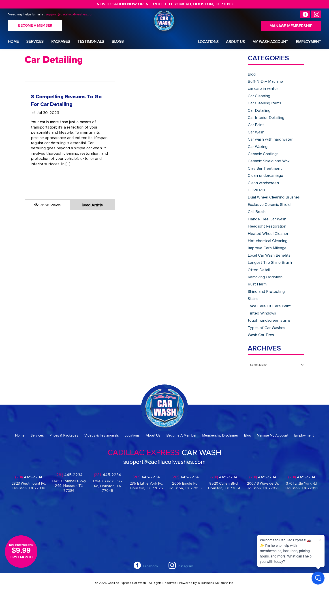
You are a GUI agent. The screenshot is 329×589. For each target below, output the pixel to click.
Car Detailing (259, 110)
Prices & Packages (64, 435)
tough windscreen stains (269, 320)
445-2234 (28, 477)
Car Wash (256, 132)
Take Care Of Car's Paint (269, 306)
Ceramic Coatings (263, 153)
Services (35, 41)
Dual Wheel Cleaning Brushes (274, 197)
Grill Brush (256, 211)
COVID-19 (256, 190)
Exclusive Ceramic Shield (269, 204)
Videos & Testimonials (101, 435)
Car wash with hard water (270, 139)
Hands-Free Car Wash (267, 219)
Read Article (92, 205)
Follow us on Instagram (316, 14)
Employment (308, 41)
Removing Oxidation (265, 276)
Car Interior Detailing (266, 117)
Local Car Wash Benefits (269, 255)
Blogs (118, 41)
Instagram (185, 566)
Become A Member (182, 435)
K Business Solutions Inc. (216, 583)
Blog (252, 74)
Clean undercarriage (265, 175)
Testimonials (90, 41)
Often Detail (259, 269)
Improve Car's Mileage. (267, 247)
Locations (208, 41)
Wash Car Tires (261, 334)
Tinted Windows (262, 313)
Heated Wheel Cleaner (268, 233)
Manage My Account (272, 435)
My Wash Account (270, 41)
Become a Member (35, 25)
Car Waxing (257, 146)
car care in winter (263, 88)
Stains (253, 298)
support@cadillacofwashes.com (69, 14)
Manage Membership (290, 26)
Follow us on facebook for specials (305, 14)
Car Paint (256, 124)
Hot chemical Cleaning (267, 240)
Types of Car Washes (266, 327)
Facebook (150, 566)
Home (13, 41)
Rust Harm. (257, 284)
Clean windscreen (263, 182)
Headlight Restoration (267, 226)
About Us (235, 41)
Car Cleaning (259, 95)
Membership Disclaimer (220, 435)
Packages (60, 41)
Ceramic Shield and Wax (269, 160)
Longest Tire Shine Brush (270, 262)
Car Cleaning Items (264, 103)
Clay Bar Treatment (265, 168)
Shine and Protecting (266, 291)
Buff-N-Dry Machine (265, 81)
